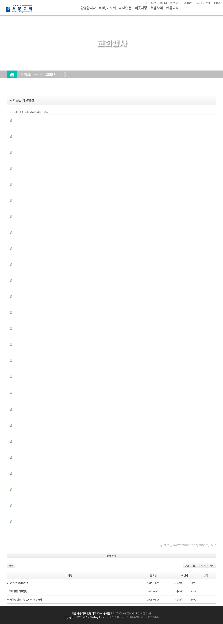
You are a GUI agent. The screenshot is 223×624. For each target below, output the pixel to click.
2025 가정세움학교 (19, 583)
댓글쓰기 (111, 555)
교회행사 (50, 74)
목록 (11, 565)
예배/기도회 (107, 7)
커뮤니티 (172, 7)
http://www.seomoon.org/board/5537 (189, 544)
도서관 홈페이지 (203, 2)
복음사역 (157, 7)
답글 (186, 565)
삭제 (212, 565)
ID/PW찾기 (174, 2)
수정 (203, 565)
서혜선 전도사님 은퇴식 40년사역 (26, 599)
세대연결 (125, 7)
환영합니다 (88, 7)
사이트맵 (216, 2)
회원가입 (163, 2)
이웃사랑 (141, 7)
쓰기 (195, 565)
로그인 (153, 2)
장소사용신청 (187, 2)
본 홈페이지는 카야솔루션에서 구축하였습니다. (135, 617)
